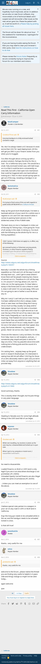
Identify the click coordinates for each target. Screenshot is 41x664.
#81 (38, 130)
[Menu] (3, 3)
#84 (38, 412)
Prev (20, 593)
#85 (38, 435)
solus (10, 549)
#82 (38, 194)
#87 (38, 539)
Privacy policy (27, 656)
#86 (38, 502)
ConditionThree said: (10, 135)
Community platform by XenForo (20, 662)
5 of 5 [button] (26, 593)
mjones (11, 426)
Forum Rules (21, 56)
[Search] (38, 3)
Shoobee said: (7, 439)
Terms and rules (16, 656)
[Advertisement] (20, 85)
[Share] (35, 130)
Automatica (13, 186)
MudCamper (7, 116)
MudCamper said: (9, 199)
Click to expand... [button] (20, 256)
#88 (38, 557)
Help (35, 656)
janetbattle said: (8, 562)
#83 (38, 380)
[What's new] (34, 3)
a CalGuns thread (28, 204)
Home (4, 658)
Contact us (5, 656)
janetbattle (13, 531)
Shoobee (11, 371)
